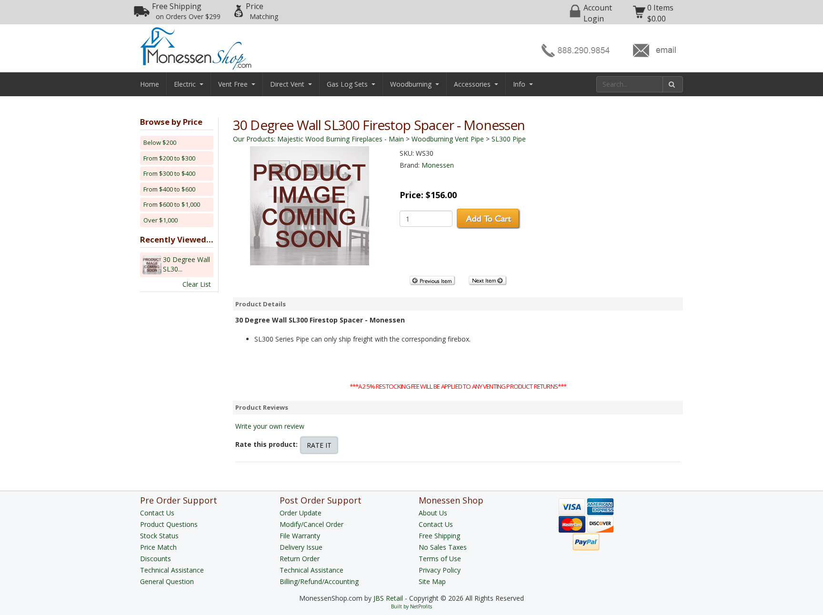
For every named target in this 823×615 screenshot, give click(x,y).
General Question (167, 581)
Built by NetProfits (411, 606)
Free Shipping (186, 11)
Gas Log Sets (347, 84)
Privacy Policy (440, 570)
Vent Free (233, 84)
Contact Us (157, 512)
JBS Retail (388, 598)
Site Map (432, 581)
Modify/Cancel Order (311, 524)
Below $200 (159, 142)
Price (262, 11)
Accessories (472, 84)
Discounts (155, 558)
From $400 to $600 (169, 189)
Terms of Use (440, 558)
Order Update (300, 512)
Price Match (158, 547)
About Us (433, 512)
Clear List (196, 284)
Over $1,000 (160, 220)
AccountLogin (597, 13)
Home (149, 84)
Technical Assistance (172, 570)
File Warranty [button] (300, 535)
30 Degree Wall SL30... (186, 264)
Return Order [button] (300, 558)
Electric (185, 84)
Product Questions (169, 524)
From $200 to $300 (169, 158)
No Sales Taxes (443, 547)
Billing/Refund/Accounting (319, 581)
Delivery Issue (301, 547)
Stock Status (159, 535)
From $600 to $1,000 (171, 204)
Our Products (253, 138)
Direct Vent (287, 84)
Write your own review (269, 426)
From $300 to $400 (169, 173)
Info (519, 84)
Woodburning (411, 84)
